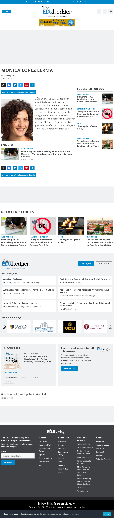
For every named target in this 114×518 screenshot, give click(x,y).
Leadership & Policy (86, 109)
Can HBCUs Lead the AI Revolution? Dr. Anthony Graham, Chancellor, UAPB (37, 359)
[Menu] (110, 11)
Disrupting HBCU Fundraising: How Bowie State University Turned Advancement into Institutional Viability (46, 154)
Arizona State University (70, 282)
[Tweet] (20, 85)
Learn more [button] (74, 514)
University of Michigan (13, 293)
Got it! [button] (106, 514)
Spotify (35, 377)
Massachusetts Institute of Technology (77, 295)
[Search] (105, 11)
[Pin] (26, 85)
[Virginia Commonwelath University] (19, 326)
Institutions (27, 149)
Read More (69, 368)
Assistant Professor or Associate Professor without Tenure (84, 291)
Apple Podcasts (11, 377)
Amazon (25, 377)
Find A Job (86, 263)
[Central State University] (44, 326)
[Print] (3, 85)
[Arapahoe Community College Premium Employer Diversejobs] (95, 326)
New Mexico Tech (68, 309)
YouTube (9, 382)
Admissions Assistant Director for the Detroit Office (28, 290)
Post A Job (104, 263)
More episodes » (11, 372)
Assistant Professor (12, 279)
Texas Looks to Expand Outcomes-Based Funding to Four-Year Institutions (88, 143)
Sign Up (8, 463)
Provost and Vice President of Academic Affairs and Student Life (85, 304)
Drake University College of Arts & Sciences (22, 306)
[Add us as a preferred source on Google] (32, 85)
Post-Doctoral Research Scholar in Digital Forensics (85, 279)
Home (79, 124)
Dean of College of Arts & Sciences (20, 303)
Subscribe (6, 11)
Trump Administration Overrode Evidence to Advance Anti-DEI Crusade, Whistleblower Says (88, 114)
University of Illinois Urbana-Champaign (21, 282)
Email (3, 451)
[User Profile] (99, 11)
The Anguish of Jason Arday (87, 127)
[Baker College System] (69, 326)
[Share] (9, 85)
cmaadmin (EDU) (8, 75)
